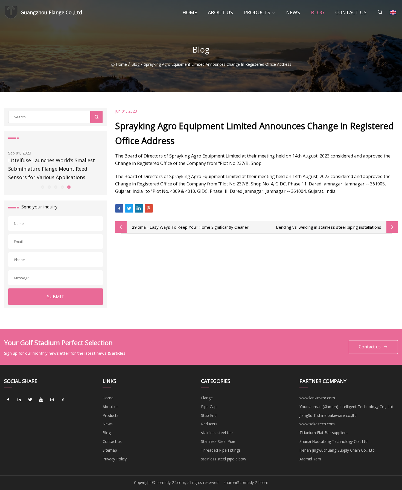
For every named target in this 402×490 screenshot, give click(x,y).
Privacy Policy (115, 459)
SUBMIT (55, 297)
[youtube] (41, 400)
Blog (317, 12)
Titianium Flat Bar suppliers (323, 432)
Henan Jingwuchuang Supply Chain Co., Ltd (337, 450)
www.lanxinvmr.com (317, 397)
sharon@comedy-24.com (246, 482)
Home (189, 12)
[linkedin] (19, 400)
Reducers (209, 423)
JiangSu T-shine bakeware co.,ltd (328, 415)
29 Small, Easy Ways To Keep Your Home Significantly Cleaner (190, 227)
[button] (42, 186)
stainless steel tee (217, 432)
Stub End (209, 415)
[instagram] (52, 400)
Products (257, 12)
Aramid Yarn (310, 459)
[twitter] (30, 400)
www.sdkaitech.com (317, 423)
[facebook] (8, 400)
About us (220, 12)
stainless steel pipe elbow (223, 459)
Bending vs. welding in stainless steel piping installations (328, 227)
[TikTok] (63, 400)
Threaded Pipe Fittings (221, 450)
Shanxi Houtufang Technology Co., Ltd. (333, 441)
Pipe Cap (209, 406)
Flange (207, 397)
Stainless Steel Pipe (218, 441)
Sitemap (110, 450)
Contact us (350, 12)
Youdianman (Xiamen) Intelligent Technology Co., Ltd (346, 406)
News (293, 12)
